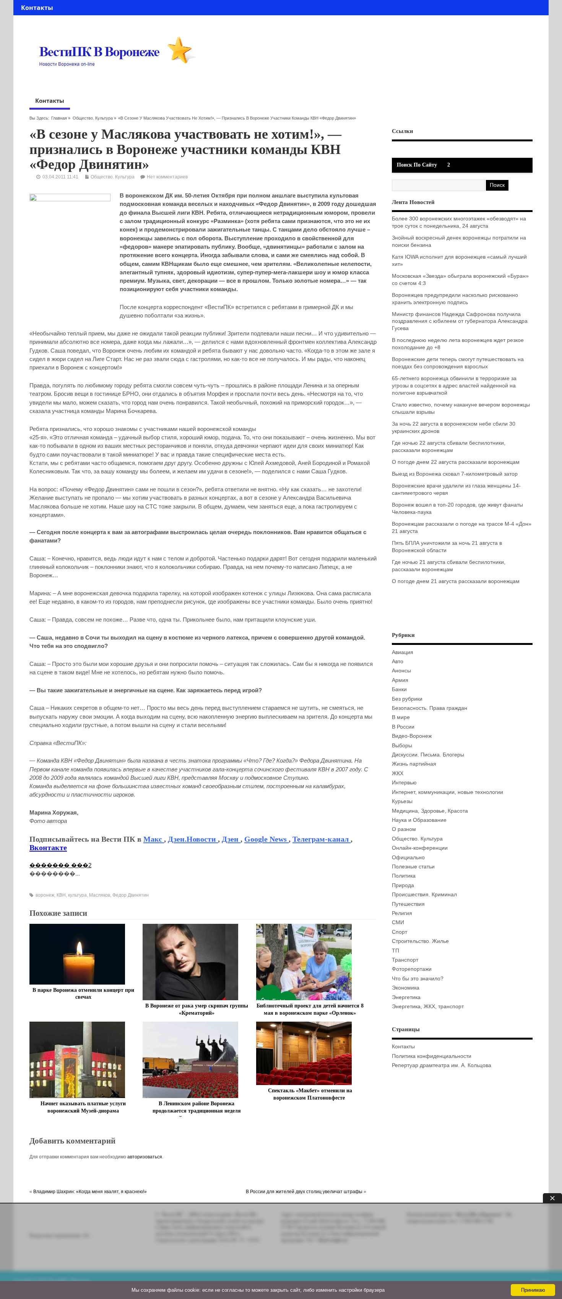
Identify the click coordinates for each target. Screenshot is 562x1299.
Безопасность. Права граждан (429, 708)
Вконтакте (48, 847)
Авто (397, 661)
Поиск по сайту (417, 165)
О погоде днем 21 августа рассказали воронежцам (456, 581)
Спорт (399, 932)
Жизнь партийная (414, 764)
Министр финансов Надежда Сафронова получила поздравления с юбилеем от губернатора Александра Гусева (460, 321)
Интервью (404, 783)
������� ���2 (60, 865)
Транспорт (405, 960)
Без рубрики (407, 699)
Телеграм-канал (321, 839)
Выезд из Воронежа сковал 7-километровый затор (455, 474)
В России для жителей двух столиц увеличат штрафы (304, 1191)
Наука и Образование (419, 820)
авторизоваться (144, 1157)
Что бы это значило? (417, 979)
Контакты (37, 7)
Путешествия (408, 904)
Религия (402, 913)
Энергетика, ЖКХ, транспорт (428, 1006)
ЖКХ (397, 773)
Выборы (402, 745)
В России (403, 727)
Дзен (231, 839)
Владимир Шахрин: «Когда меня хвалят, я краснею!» (90, 1191)
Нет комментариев (167, 177)
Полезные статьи (413, 867)
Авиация (402, 652)
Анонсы (401, 671)
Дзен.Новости (193, 839)
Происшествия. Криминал (424, 894)
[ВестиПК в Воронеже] (120, 81)
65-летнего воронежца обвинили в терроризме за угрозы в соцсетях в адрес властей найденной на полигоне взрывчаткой (454, 386)
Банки (399, 689)
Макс (153, 839)
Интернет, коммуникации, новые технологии (447, 792)
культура (77, 895)
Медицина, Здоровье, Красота (430, 811)
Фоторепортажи (412, 969)
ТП (395, 951)
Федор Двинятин (130, 895)
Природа (403, 885)
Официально (408, 857)
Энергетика (406, 997)
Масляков (99, 895)
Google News (266, 839)
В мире (401, 717)
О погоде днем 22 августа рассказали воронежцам (456, 462)
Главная (59, 118)
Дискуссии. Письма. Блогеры (428, 755)
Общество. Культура (93, 118)
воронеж (45, 895)
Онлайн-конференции (420, 848)
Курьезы (402, 801)
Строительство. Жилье (420, 941)
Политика (404, 876)
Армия (400, 680)
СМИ (398, 922)
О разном (404, 829)
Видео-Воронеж (412, 736)
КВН (61, 895)
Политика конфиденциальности (431, 1056)
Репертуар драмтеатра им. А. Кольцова (441, 1065)
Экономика (405, 988)
